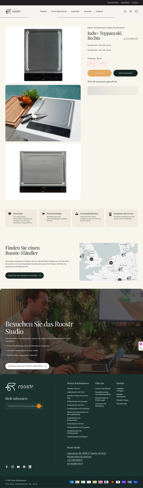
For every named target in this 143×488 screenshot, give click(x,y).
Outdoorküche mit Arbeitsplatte (74, 432)
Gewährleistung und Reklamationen (103, 393)
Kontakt (135, 3)
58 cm (102, 64)
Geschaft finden (112, 3)
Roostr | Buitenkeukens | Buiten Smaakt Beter (106, 28)
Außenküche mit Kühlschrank (73, 419)
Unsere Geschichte (103, 388)
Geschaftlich (125, 3)
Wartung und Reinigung (100, 405)
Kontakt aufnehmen (121, 395)
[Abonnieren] (39, 406)
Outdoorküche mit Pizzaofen (78, 427)
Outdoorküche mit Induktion (78, 409)
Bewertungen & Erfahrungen (101, 399)
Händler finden (122, 400)
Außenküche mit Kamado (77, 401)
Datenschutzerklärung (21, 484)
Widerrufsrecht (9, 484)
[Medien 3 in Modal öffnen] (43, 172)
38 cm (92, 64)
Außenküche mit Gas (75, 405)
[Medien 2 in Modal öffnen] (43, 113)
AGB (30, 484)
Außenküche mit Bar (75, 424)
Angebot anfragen (120, 389)
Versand (35, 484)
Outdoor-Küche (73, 388)
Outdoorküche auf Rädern (77, 437)
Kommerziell (122, 404)
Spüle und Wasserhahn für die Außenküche (78, 413)
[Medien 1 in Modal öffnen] (43, 54)
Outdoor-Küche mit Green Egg (77, 397)
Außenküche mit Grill (75, 392)
